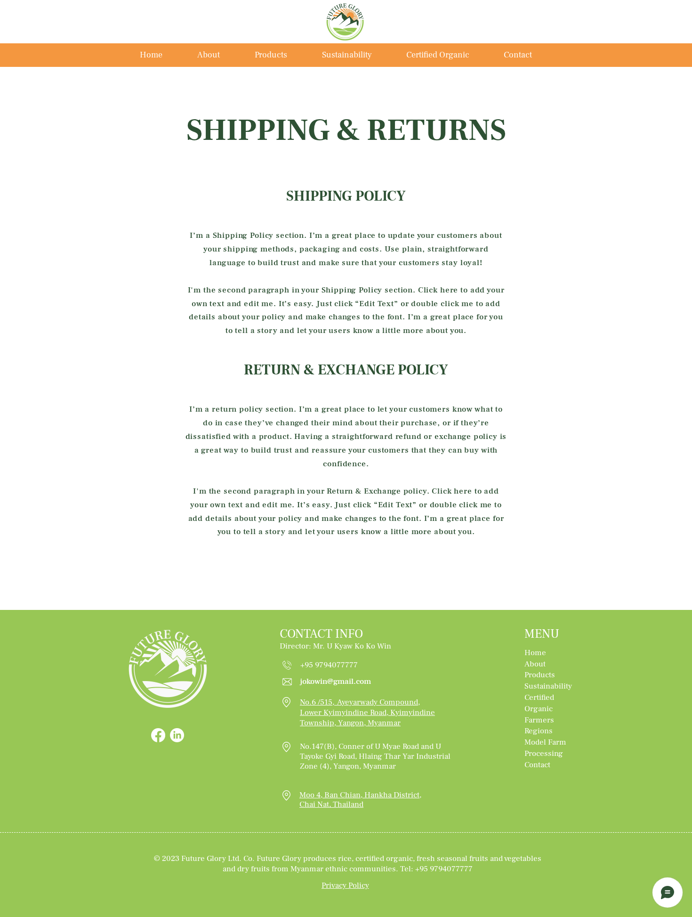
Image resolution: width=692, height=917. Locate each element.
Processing (543, 753)
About (535, 664)
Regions (539, 731)
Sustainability (548, 686)
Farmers (539, 720)
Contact (538, 765)
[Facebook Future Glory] (158, 735)
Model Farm (545, 742)
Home (535, 653)
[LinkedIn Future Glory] (177, 735)
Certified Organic (539, 703)
